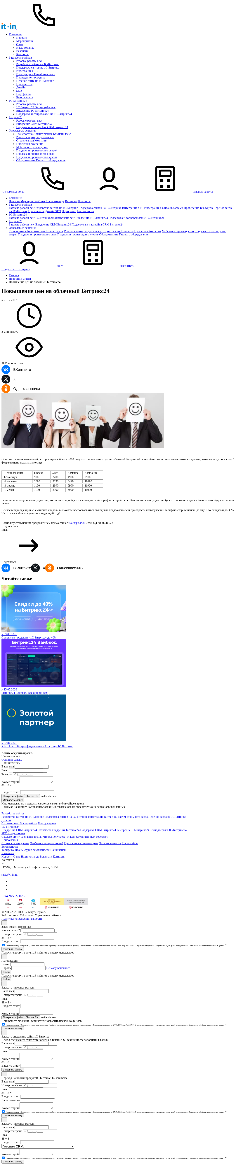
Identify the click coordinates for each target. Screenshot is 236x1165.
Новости (21, 37)
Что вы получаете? (55, 836)
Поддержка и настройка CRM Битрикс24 (42, 127)
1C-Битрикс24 (18, 100)
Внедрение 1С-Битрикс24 (133, 830)
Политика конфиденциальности (21, 918)
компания (7, 853)
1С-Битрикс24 (10, 826)
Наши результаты (78, 836)
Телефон (6, 774)
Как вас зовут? (10, 930)
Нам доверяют (47, 823)
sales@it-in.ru (77, 522)
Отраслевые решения (22, 130)
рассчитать (127, 265)
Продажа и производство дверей (36, 150)
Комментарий (10, 781)
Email (4, 529)
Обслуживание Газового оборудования (40, 160)
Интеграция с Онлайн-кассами (35, 74)
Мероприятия (24, 41)
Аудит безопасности (37, 849)
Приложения (24, 84)
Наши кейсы (130, 843)
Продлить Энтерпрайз (15, 269)
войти (60, 265)
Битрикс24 (15, 117)
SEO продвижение (13, 833)
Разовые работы (29, 60)
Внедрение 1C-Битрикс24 (32, 110)
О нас (19, 44)
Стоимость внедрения (15, 843)
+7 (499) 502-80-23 (13, 191)
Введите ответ (10, 792)
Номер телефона (11, 934)
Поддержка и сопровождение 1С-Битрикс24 (44, 114)
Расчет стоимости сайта (133, 816)
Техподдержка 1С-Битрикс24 (168, 830)
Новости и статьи (20, 278)
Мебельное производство (32, 147)
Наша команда (25, 47)
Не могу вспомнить (58, 968)
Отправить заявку (13, 800)
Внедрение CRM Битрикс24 (34, 123)
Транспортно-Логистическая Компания (43, 133)
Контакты (22, 54)
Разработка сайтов (20, 57)
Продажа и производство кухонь (36, 157)
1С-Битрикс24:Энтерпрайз (35, 107)
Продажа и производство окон (35, 153)
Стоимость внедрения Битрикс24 (58, 830)
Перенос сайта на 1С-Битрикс (35, 80)
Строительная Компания (31, 140)
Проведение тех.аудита (30, 77)
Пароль (6, 968)
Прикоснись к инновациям (81, 843)
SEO (19, 90)
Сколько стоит (10, 823)
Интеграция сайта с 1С (102, 816)
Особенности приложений (46, 843)
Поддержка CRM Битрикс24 (98, 830)
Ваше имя (7, 766)
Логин (5, 964)
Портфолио (23, 94)
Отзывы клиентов (110, 843)
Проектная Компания (29, 143)
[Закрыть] (4, 922)
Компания (15, 34)
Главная (14, 275)
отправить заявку (12, 949)
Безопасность (24, 97)
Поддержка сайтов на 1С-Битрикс (37, 67)
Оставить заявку (11, 759)
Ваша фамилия (10, 1100)
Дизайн (21, 87)
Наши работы (28, 823)
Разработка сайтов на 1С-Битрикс (37, 64)
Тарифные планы (31, 836)
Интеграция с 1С (27, 70)
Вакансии (22, 51)
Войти (6, 972)
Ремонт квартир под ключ (35, 137)
